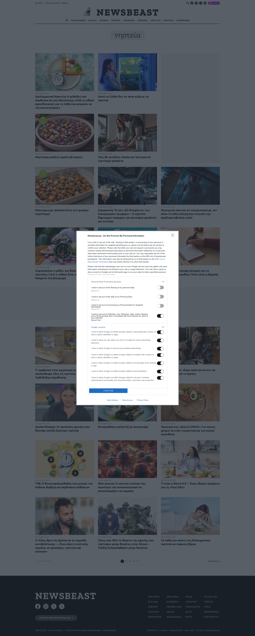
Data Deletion (112, 400)
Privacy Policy (142, 400)
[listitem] (127, 281)
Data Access (127, 400)
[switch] (160, 287)
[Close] (173, 236)
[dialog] (127, 318)
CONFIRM (108, 391)
